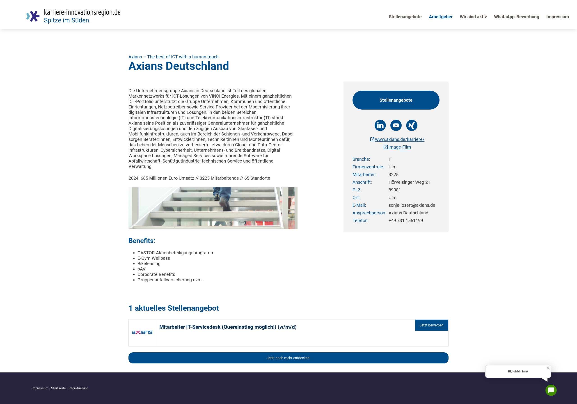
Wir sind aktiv (473, 16)
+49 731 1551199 (406, 220)
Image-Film (399, 147)
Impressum (557, 16)
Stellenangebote (405, 16)
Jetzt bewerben (431, 325)
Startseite (59, 388)
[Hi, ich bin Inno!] (551, 390)
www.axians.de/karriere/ (399, 139)
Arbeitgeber (441, 16)
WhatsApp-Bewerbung (516, 16)
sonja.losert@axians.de (412, 205)
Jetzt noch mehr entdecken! (288, 358)
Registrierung (78, 388)
